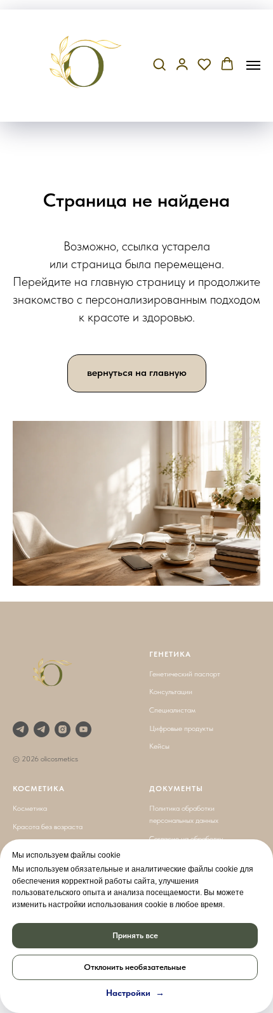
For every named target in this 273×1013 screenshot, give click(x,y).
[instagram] (62, 729)
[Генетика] (21, 729)
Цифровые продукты (181, 728)
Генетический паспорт (184, 673)
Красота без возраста (48, 826)
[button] (159, 64)
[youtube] (83, 729)
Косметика (30, 808)
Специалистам (172, 710)
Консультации (170, 691)
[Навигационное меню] (253, 65)
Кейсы (159, 746)
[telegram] (42, 729)
